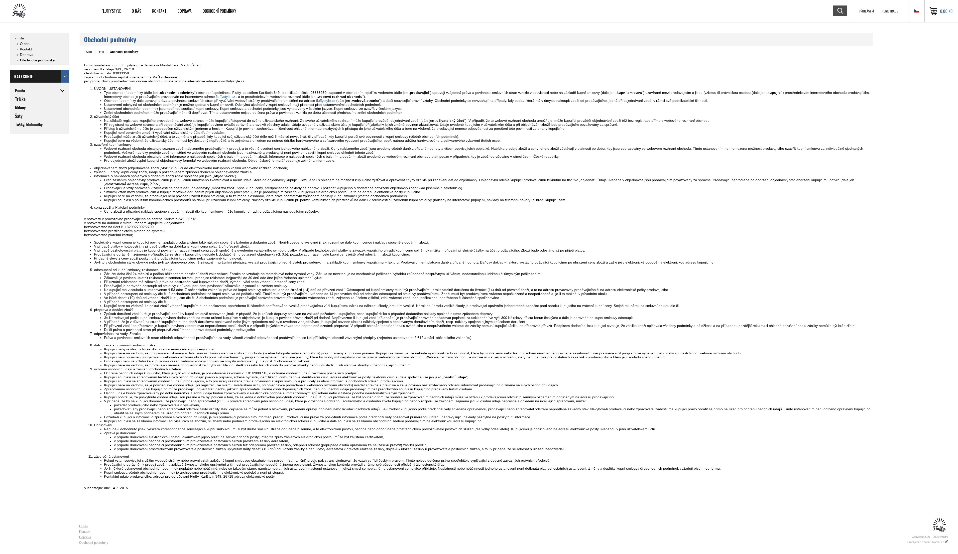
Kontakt (159, 11)
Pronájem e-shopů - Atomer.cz (926, 542)
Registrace (890, 10)
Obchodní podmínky (219, 11)
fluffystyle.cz (225, 97)
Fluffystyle (111, 11)
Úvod (88, 52)
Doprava (184, 11)
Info (20, 38)
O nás (136, 11)
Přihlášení (866, 10)
